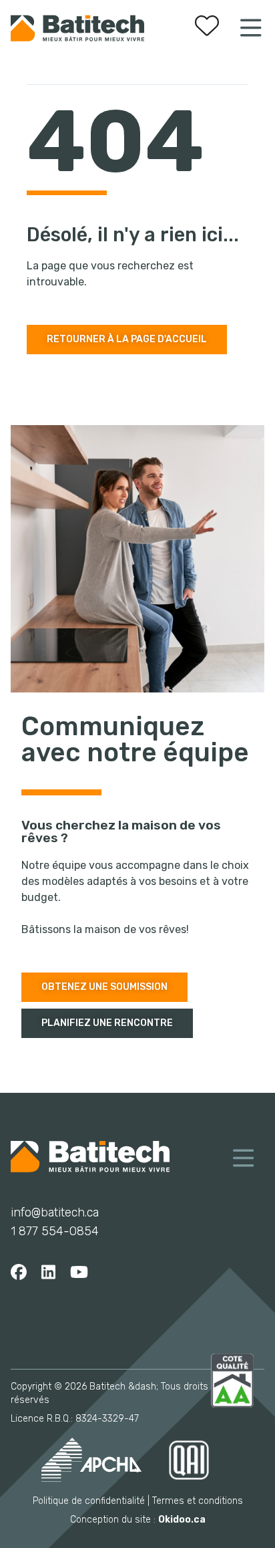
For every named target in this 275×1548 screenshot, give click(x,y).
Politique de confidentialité (89, 1501)
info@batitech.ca (55, 1212)
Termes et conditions (197, 1501)
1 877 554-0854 (55, 1231)
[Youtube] (79, 1272)
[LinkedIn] (48, 1272)
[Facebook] (19, 1272)
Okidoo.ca (182, 1519)
